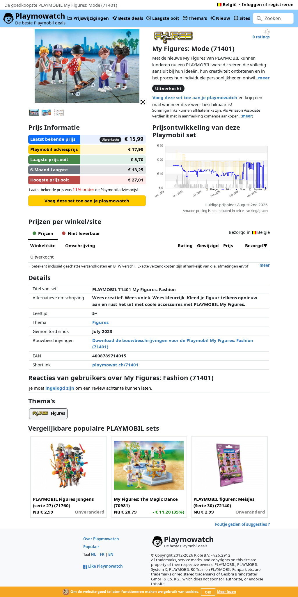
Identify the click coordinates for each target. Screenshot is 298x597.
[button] (143, 101)
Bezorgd (254, 245)
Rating (185, 245)
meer (264, 78)
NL (93, 554)
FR (102, 554)
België (230, 4)
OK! (208, 592)
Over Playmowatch (101, 538)
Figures (100, 322)
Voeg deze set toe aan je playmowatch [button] (194, 97)
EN (110, 554)
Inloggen (252, 4)
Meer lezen (226, 591)
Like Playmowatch (105, 566)
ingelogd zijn (59, 388)
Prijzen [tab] (45, 233)
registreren (281, 4)
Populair (91, 546)
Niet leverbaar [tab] (84, 233)
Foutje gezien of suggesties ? (242, 524)
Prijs (228, 245)
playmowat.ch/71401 (115, 365)
